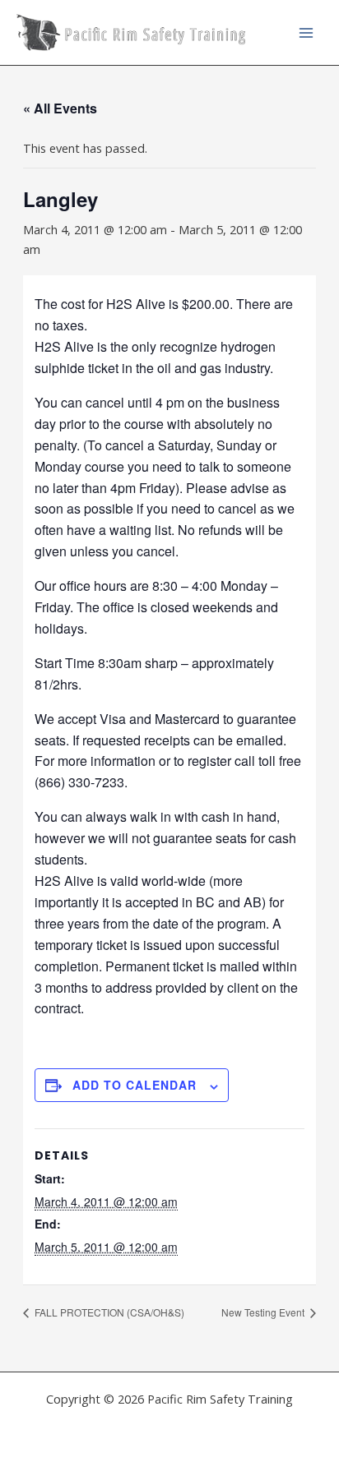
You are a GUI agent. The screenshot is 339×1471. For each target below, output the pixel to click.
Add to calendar (134, 1085)
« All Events (60, 108)
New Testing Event (264, 1312)
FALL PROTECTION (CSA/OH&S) (108, 1312)
